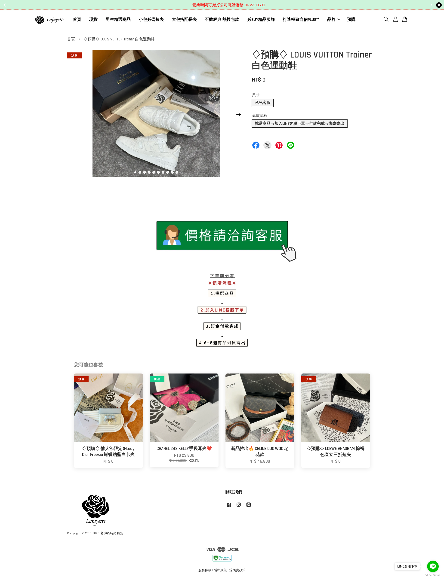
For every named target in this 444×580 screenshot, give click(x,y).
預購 (351, 19)
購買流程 (260, 115)
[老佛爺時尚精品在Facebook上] (228, 507)
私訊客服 (263, 102)
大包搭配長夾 (184, 19)
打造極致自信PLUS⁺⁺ (301, 19)
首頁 (77, 19)
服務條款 (204, 570)
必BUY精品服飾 (261, 19)
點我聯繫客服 (250, 5)
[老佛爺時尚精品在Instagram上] (238, 507)
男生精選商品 (118, 19)
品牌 (331, 19)
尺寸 (256, 95)
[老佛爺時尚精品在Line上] (248, 507)
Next (238, 114)
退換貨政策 (237, 570)
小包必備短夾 (151, 19)
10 (177, 172)
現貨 (93, 19)
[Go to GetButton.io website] (433, 575)
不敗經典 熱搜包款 (222, 19)
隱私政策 (220, 570)
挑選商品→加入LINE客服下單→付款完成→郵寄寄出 (299, 123)
